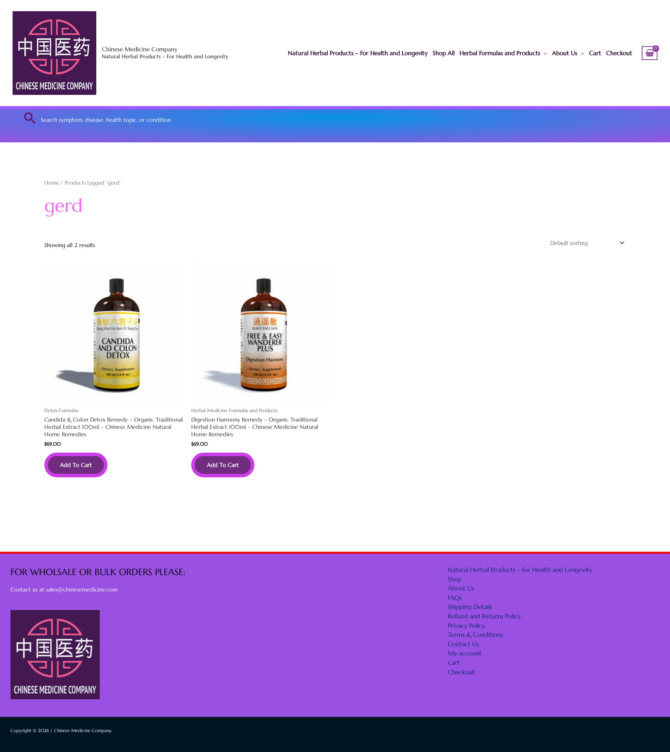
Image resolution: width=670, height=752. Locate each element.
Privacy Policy (466, 625)
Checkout (619, 53)
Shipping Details (470, 607)
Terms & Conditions (475, 635)
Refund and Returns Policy (484, 616)
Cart (595, 53)
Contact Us (463, 644)
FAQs (455, 598)
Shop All (444, 53)
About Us (564, 53)
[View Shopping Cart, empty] (649, 53)
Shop (455, 579)
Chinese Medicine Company (140, 49)
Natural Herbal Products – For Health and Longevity (358, 53)
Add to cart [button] (76, 464)
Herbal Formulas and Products (500, 53)
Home (51, 183)
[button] (30, 118)
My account (465, 653)
